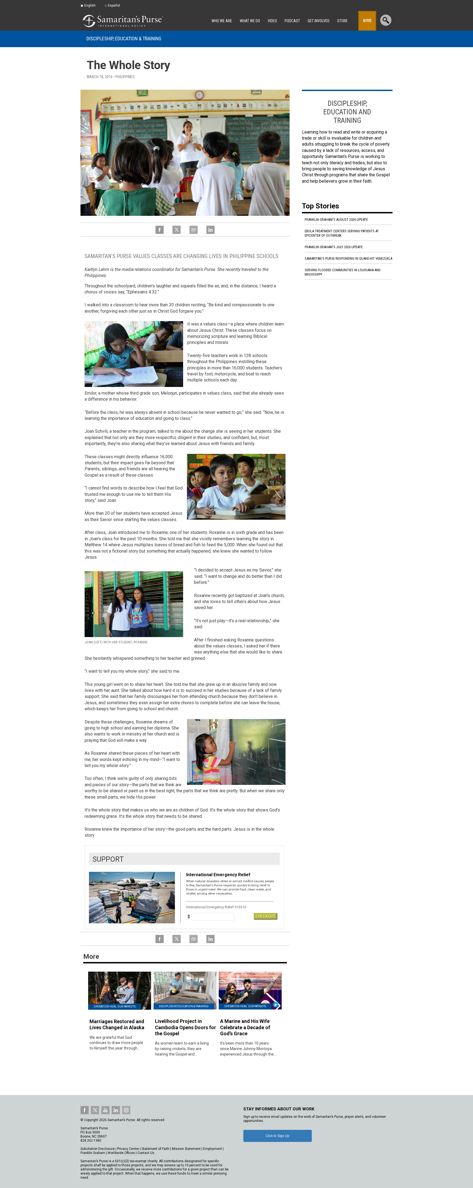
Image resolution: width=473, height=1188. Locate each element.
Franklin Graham (92, 1153)
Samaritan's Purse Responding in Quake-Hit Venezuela (348, 258)
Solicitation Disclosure (97, 1149)
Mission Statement (186, 1149)
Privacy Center (128, 1149)
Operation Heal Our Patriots (114, 1006)
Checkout (265, 916)
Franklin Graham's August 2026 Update (336, 219)
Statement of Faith (155, 1149)
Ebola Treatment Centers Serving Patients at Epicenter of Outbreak (342, 233)
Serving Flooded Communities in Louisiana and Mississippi (342, 272)
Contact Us (145, 1153)
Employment (212, 1149)
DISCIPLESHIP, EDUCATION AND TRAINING (347, 111)
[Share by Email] (194, 233)
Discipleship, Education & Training (123, 38)
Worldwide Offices (121, 1153)
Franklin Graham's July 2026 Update (334, 247)
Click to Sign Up (277, 1136)
